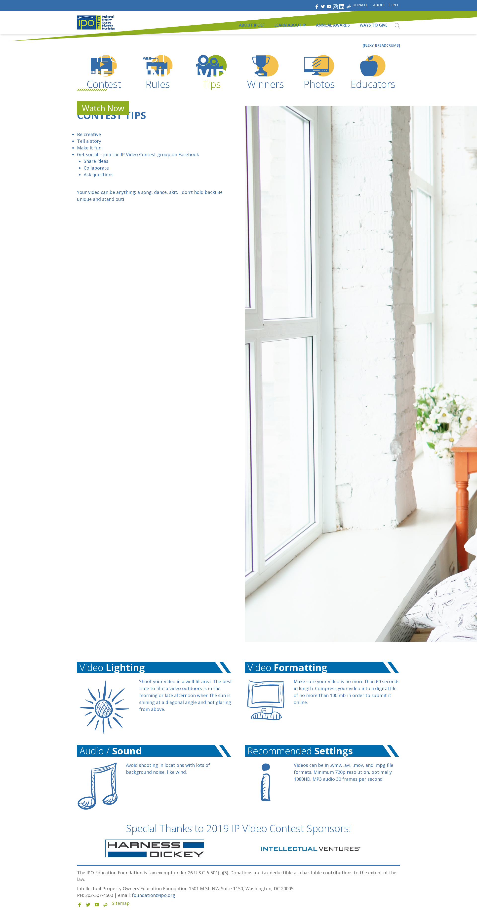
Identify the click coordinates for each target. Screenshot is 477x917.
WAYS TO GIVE (373, 25)
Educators (373, 84)
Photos (319, 84)
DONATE (360, 4)
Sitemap (121, 903)
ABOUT (379, 4)
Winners (265, 84)
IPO (394, 4)
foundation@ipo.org (153, 895)
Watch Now (103, 108)
